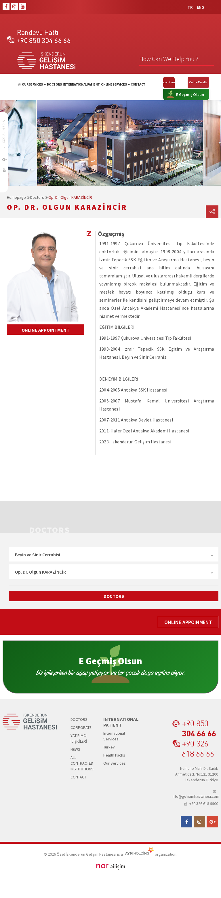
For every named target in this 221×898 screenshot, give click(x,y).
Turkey (109, 747)
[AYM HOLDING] (139, 854)
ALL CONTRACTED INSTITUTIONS (82, 763)
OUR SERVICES (32, 84)
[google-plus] (4, 159)
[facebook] (6, 6)
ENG (200, 7)
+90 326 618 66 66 (198, 748)
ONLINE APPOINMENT (188, 622)
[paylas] (212, 211)
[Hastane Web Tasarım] (110, 866)
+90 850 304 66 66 (43, 40)
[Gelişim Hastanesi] (19, 84)
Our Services (114, 763)
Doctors (37, 197)
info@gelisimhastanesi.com (195, 796)
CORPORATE (81, 727)
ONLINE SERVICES (114, 84)
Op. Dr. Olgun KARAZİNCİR (70, 197)
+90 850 (199, 728)
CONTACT (138, 84)
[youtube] (22, 6)
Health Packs (114, 755)
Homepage (16, 197)
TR (190, 7)
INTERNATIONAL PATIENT (81, 84)
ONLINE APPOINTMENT (45, 329)
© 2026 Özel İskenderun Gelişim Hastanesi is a (84, 854)
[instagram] (14, 6)
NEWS (75, 749)
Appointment (169, 82)
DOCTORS (54, 84)
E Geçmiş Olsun (190, 94)
